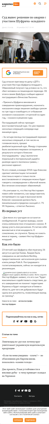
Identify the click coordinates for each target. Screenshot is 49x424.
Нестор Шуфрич (9, 304)
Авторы (32, 396)
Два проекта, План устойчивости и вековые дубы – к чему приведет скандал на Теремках (24, 373)
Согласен (18, 420)
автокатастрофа (25, 301)
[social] (14, 321)
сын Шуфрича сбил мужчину (27, 249)
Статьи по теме (10, 334)
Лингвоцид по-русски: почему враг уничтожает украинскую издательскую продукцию (23, 345)
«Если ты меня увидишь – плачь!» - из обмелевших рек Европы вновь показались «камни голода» (22, 359)
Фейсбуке (21, 94)
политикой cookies (31, 414)
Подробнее (30, 420)
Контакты (18, 396)
